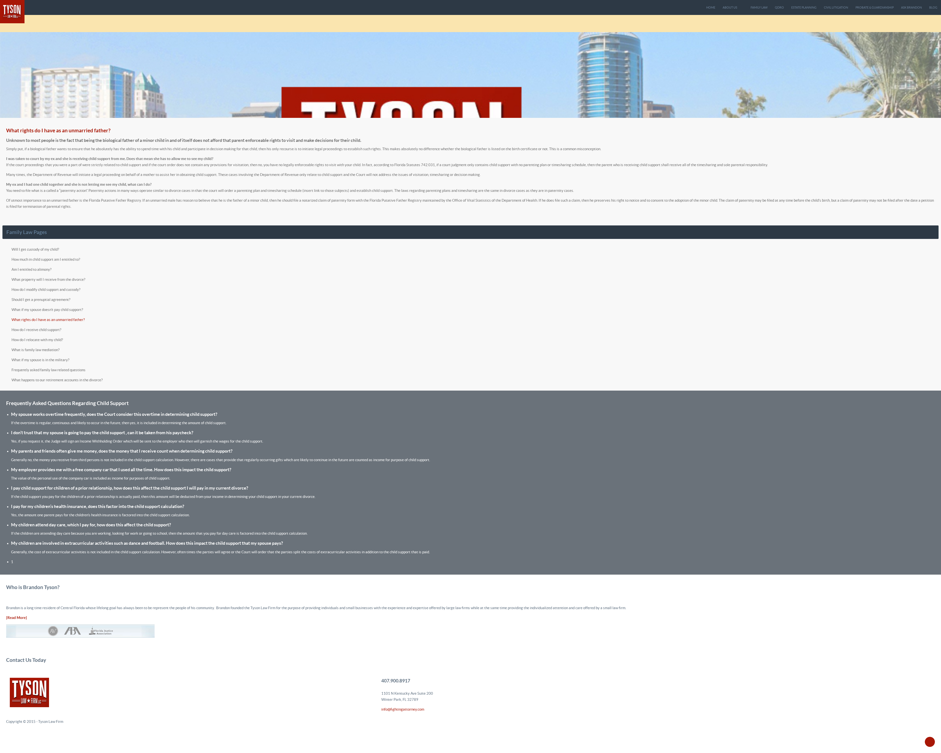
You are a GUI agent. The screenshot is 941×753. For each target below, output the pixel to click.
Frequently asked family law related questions (49, 370)
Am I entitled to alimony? (31, 269)
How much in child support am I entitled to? (46, 259)
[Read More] (16, 618)
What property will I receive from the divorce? (48, 279)
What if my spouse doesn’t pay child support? (47, 310)
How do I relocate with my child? (37, 340)
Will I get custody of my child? (35, 249)
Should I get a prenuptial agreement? (41, 299)
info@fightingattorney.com (402, 709)
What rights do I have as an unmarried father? (58, 130)
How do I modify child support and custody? (46, 289)
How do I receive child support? (36, 330)
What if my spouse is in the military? (40, 360)
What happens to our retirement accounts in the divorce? (57, 380)
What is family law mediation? (36, 350)
